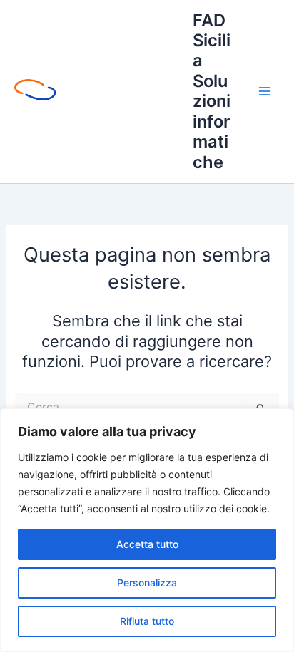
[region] (147, 530)
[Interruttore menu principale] (265, 91)
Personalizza (147, 582)
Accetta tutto (147, 544)
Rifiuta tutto (147, 621)
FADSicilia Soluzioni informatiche (211, 91)
